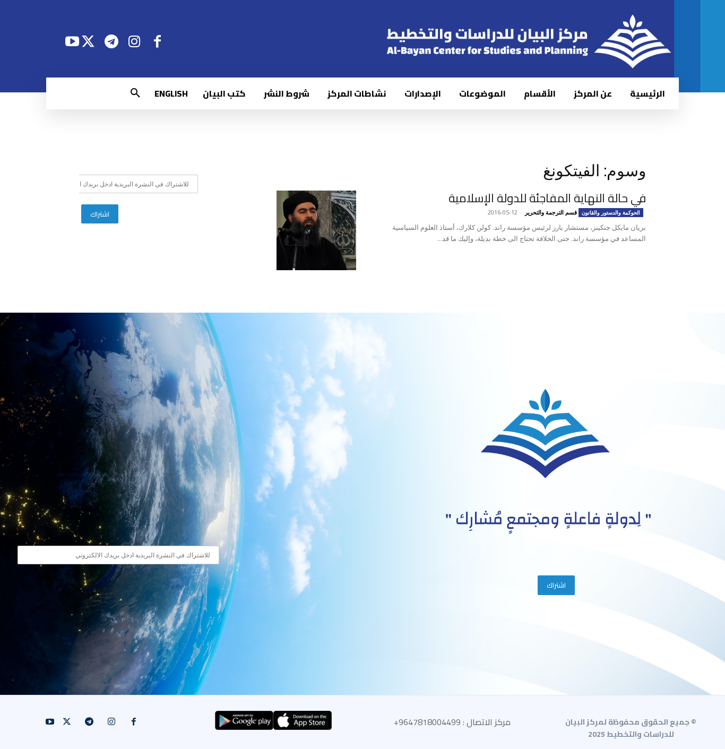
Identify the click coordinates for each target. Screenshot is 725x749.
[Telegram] (111, 41)
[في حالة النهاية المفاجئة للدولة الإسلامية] (316, 230)
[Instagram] (134, 41)
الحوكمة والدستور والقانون (611, 212)
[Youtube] (72, 41)
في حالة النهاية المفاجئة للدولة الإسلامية (547, 198)
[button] (135, 93)
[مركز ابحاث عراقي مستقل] (545, 434)
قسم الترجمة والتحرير (551, 212)
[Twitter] (88, 41)
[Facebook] (157, 41)
